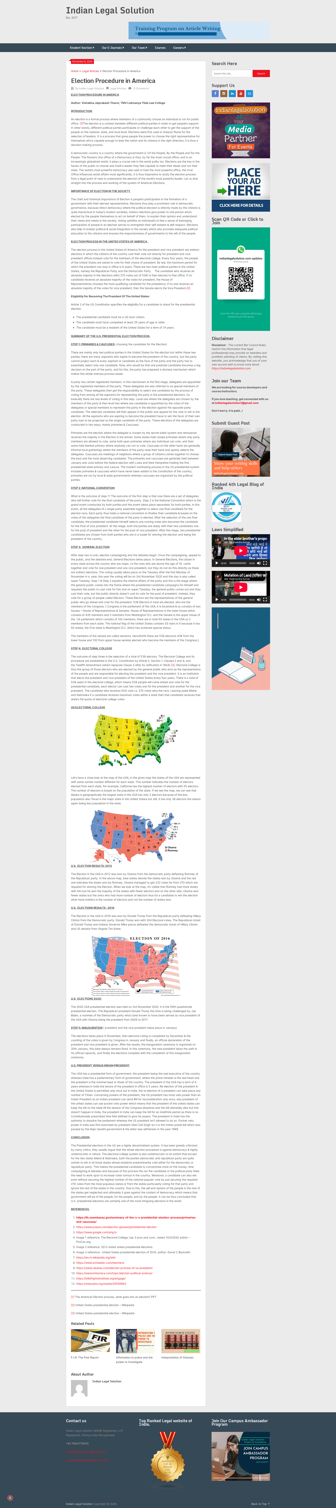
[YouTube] (240, 93)
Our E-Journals (112, 47)
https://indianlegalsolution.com (231, 368)
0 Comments (141, 88)
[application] (241, 550)
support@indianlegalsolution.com (87, 1460)
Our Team (138, 47)
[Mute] (259, 563)
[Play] (217, 563)
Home (74, 71)
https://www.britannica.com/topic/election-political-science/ (114, 1273)
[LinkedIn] (232, 93)
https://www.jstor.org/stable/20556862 (101, 1283)
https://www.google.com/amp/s (96, 1232)
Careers (178, 47)
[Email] (249, 93)
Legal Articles (90, 71)
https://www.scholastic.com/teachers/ (100, 1262)
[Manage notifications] (10, 1498)
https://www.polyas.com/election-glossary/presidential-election (116, 1227)
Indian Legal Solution (110, 10)
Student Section (81, 47)
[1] (81, 123)
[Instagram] (223, 93)
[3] (173, 665)
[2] (188, 288)
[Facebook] (215, 93)
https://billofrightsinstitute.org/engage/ (101, 1278)
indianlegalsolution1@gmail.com (237, 402)
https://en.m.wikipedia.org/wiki (96, 1257)
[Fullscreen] (265, 563)
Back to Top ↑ (260, 1503)
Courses (160, 47)
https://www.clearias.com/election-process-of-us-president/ (114, 1268)
